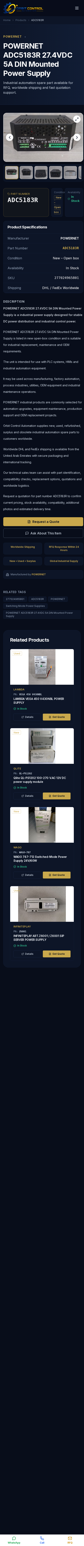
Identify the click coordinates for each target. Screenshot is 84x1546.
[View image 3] (41, 172)
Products (20, 20)
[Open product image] (43, 137)
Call (42, 1542)
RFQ (70, 1542)
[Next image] (77, 137)
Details (29, 716)
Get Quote (58, 716)
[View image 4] (55, 172)
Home (7, 20)
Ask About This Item (45, 533)
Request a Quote (45, 522)
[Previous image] (9, 137)
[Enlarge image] (77, 119)
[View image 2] (26, 172)
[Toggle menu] (77, 8)
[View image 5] (70, 172)
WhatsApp (14, 1542)
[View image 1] (11, 172)
